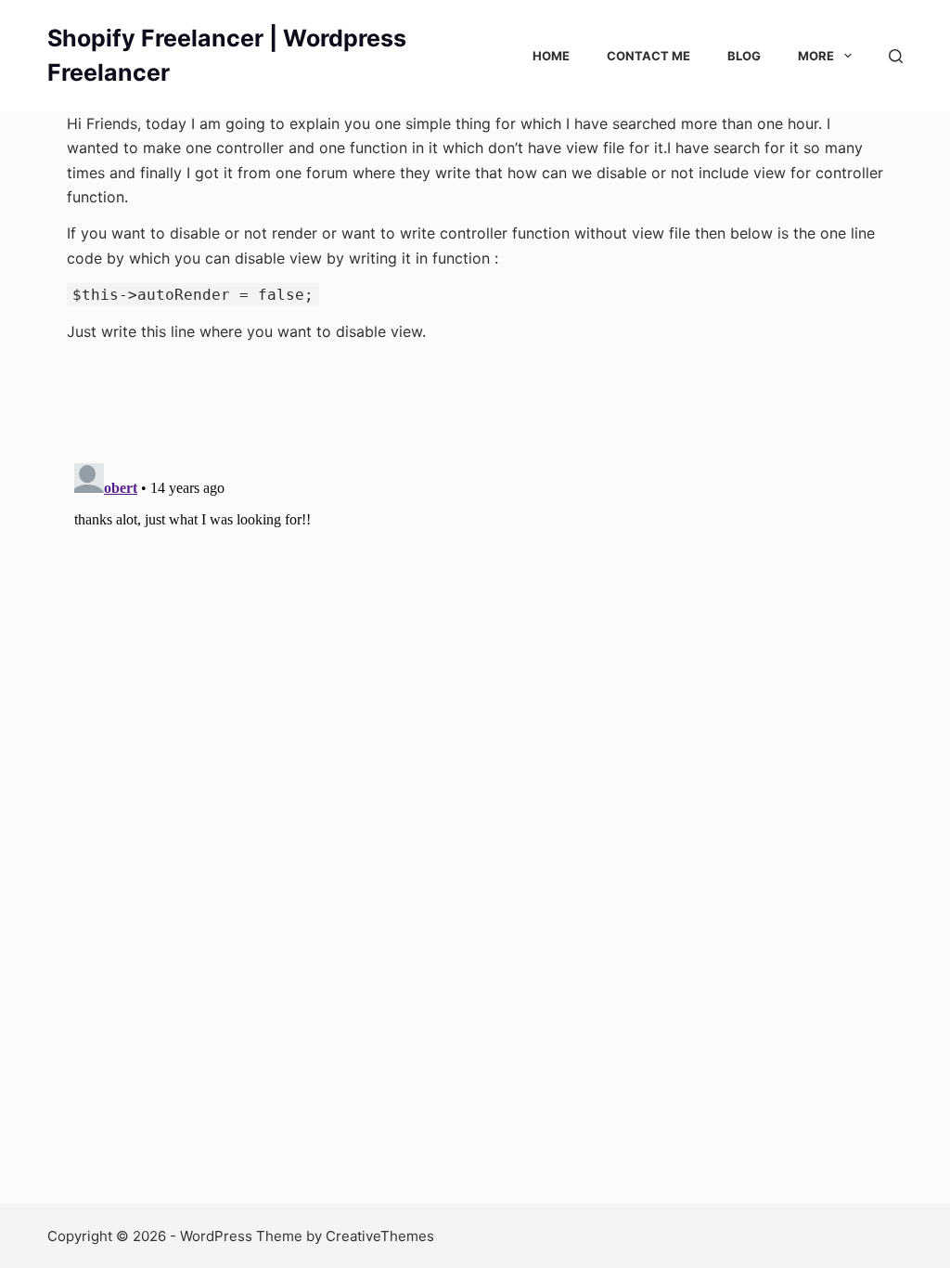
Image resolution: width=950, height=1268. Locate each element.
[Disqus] (475, 688)
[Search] (896, 56)
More (816, 55)
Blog (744, 55)
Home (551, 55)
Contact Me (648, 55)
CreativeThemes (380, 1236)
